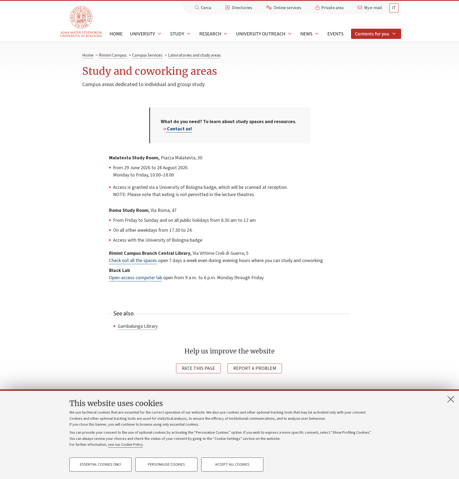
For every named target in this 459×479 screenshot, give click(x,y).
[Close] (450, 399)
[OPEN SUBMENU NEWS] (316, 34)
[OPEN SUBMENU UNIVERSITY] (159, 34)
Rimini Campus (112, 55)
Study (177, 33)
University (142, 33)
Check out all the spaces (133, 260)
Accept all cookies (232, 464)
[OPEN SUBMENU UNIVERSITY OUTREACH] (289, 34)
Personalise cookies (166, 464)
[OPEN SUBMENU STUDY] (188, 34)
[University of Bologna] (81, 22)
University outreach (260, 33)
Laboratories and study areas (194, 55)
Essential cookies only (100, 464)
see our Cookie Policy (125, 444)
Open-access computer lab (135, 277)
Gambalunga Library (138, 326)
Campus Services (147, 55)
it (394, 8)
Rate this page (198, 368)
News (306, 33)
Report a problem (254, 368)
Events (335, 33)
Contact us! (179, 129)
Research (210, 33)
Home (116, 33)
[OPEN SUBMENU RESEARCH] (225, 34)
